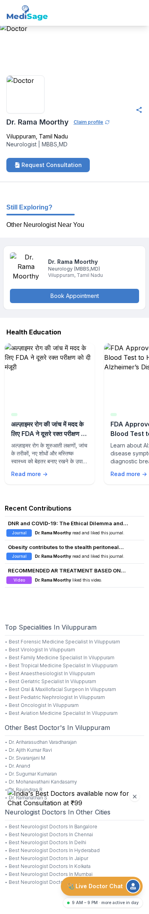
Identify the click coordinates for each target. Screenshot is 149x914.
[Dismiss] (134, 796)
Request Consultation (51, 164)
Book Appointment (74, 295)
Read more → (29, 473)
